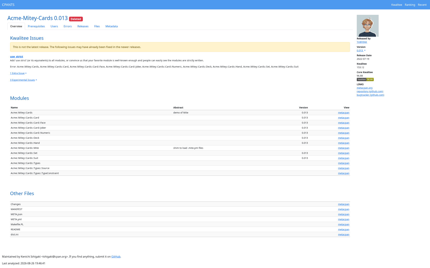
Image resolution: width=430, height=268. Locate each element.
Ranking (410, 5)
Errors (68, 26)
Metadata (111, 26)
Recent (422, 5)
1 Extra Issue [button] (17, 73)
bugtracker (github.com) (370, 94)
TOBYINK (362, 42)
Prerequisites (36, 26)
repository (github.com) (370, 91)
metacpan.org (365, 87)
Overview (16, 26)
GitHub (115, 256)
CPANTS (8, 4)
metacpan (343, 112)
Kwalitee (396, 5)
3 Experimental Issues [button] (22, 79)
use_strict (16, 56)
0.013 (360, 50)
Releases (83, 26)
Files (97, 26)
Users (54, 26)
